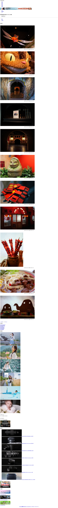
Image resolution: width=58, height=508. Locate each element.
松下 (2, 19)
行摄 (2, 5)
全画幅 (2, 20)
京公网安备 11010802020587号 (34, 506)
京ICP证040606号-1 (29, 506)
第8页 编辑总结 (2, 329)
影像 (2, 3)
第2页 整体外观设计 (2, 325)
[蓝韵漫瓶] (10, 399)
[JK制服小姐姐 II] (10, 345)
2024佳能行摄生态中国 (3, 494)
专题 (2, 6)
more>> (1, 480)
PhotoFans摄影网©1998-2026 (22, 506)
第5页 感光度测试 (2, 327)
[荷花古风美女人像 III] (10, 372)
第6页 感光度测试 (2, 328)
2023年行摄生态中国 (2, 505)
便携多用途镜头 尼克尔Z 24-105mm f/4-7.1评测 (27, 472)
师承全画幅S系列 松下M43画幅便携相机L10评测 (27, 450)
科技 (2, 4)
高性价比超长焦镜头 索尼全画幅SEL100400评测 (27, 436)
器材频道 (3, 11)
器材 (2, 2)
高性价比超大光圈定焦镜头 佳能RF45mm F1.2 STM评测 (28, 479)
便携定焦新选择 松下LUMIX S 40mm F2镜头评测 (27, 443)
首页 (2, 10)
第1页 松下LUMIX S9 (2, 324)
